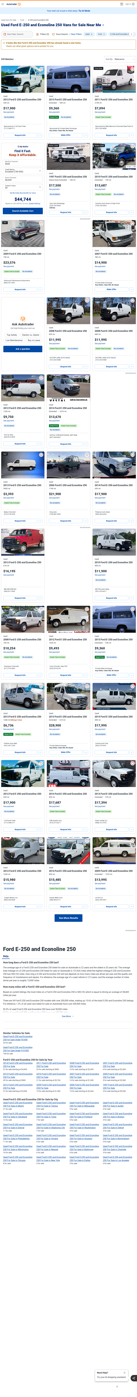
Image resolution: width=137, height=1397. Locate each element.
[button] (121, 4)
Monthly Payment (11, 161)
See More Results (68, 918)
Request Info (20, 135)
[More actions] (40, 135)
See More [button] (66, 1016)
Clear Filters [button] (76, 34)
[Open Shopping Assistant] (134, 1378)
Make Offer (66, 135)
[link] (9, 117)
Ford (22, 20)
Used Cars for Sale (8, 20)
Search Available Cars (22, 211)
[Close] (124, 1373)
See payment (8, 112)
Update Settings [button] (34, 204)
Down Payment (10, 177)
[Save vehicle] (41, 69)
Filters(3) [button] (44, 34)
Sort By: (109, 59)
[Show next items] (131, 34)
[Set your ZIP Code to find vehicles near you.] (103, 25)
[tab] (6, 956)
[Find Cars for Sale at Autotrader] (13, 4)
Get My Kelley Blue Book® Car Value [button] (23, 193)
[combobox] (17, 34)
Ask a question (23, 349)
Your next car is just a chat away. (68, 11)
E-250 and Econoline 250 (38, 20)
